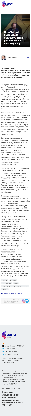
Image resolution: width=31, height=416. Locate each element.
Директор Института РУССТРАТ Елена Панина (14, 286)
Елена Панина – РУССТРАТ (14, 346)
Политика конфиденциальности (13, 388)
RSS (6, 343)
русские (13, 280)
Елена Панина (10, 349)
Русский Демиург (11, 351)
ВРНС (16, 283)
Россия (5, 280)
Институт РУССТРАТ (12, 354)
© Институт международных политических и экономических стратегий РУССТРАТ (12, 399)
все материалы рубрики (11, 294)
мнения (5, 289)
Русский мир (7, 283)
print (28, 57)
